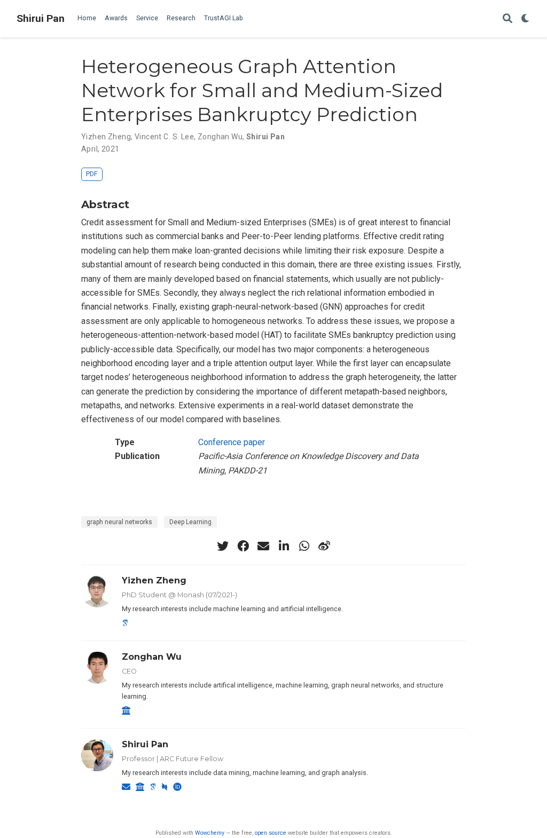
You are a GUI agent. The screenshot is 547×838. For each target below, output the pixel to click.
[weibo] (324, 546)
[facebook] (243, 546)
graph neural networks (119, 522)
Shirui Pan (41, 18)
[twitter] (223, 546)
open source (270, 832)
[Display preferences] (525, 19)
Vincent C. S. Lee (164, 136)
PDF (92, 174)
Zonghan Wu (220, 136)
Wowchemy (209, 832)
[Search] (507, 19)
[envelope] (263, 546)
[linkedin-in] (284, 546)
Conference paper (231, 442)
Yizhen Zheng (106, 136)
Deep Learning (190, 522)
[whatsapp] (304, 546)
